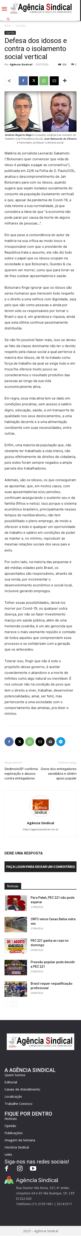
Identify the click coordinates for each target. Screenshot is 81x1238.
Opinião (21, 26)
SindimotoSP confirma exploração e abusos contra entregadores (21, 773)
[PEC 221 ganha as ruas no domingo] (15, 946)
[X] (33, 80)
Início (7, 26)
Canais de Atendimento (22, 1089)
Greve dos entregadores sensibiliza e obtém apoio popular (58, 773)
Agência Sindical (21, 64)
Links (8, 1154)
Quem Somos (14, 1075)
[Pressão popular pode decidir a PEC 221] (15, 967)
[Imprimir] (50, 741)
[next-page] (14, 1004)
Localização (13, 1096)
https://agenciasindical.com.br (40, 829)
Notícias (10, 1118)
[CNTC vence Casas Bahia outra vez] (15, 924)
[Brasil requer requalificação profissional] (15, 989)
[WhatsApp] (43, 80)
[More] (65, 80)
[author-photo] (40, 817)
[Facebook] (23, 80)
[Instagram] (20, 1169)
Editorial (10, 1082)
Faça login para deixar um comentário (40, 867)
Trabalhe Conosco (18, 1103)
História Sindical (16, 1147)
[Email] (54, 80)
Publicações (13, 1133)
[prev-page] (7, 1004)
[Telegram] (60, 741)
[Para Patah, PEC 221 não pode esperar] (15, 903)
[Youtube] (33, 1169)
